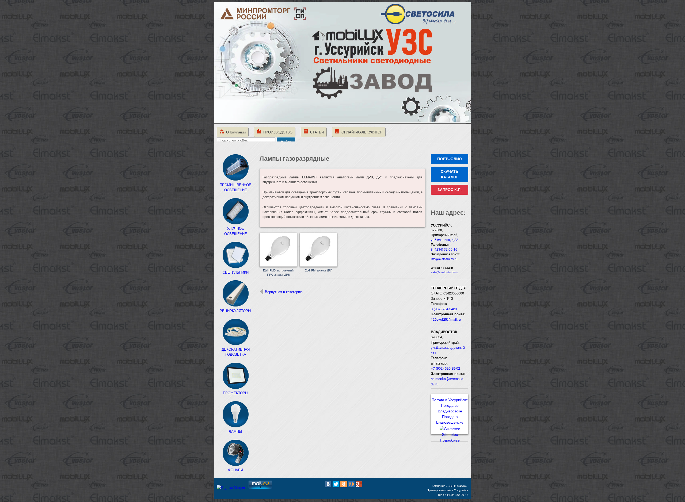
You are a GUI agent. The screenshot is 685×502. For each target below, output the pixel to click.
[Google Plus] (359, 484)
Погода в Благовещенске (449, 419)
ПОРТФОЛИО (449, 159)
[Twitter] (336, 484)
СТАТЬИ (316, 132)
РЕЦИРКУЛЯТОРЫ (235, 310)
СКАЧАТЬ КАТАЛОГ (449, 174)
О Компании (235, 132)
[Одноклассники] (343, 484)
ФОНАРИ (235, 469)
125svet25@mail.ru (446, 319)
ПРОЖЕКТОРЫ (235, 392)
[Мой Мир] (351, 484)
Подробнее (450, 440)
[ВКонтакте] (328, 484)
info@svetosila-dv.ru (444, 258)
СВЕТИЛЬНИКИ (236, 272)
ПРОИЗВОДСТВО (276, 132)
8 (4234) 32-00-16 (444, 249)
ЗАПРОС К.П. (449, 189)
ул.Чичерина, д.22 (444, 239)
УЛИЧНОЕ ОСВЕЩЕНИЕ (235, 231)
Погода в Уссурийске (450, 399)
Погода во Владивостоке (450, 408)
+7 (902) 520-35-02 (445, 368)
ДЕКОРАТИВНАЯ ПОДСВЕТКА (236, 352)
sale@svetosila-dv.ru (444, 272)
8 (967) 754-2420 (444, 308)
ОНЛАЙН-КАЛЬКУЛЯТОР (361, 132)
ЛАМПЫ (235, 431)
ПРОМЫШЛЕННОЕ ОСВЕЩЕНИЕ (235, 187)
